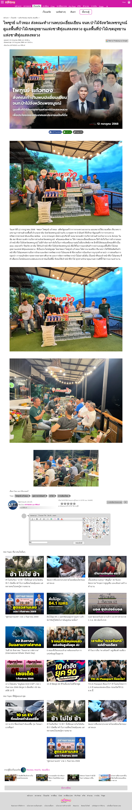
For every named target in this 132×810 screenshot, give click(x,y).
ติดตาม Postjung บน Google (118, 41)
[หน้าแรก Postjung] (10, 2)
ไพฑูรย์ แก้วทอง (22, 496)
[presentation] (32, 519)
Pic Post (72, 6)
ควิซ (79, 6)
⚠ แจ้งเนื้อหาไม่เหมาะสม (114, 502)
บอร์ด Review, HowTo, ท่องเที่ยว (28, 18)
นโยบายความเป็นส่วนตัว (34, 806)
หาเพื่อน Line (62, 6)
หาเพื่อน (46, 6)
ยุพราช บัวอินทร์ (39, 496)
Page (101, 6)
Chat (53, 6)
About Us (76, 806)
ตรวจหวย (27, 6)
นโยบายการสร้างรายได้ (63, 806)
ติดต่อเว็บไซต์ (85, 806)
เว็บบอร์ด (36, 6)
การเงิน (94, 6)
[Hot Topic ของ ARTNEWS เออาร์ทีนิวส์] (13, 509)
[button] (33, 519)
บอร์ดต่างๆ (61, 12)
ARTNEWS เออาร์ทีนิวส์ (17, 45)
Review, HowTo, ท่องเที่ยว (38, 770)
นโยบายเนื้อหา (49, 806)
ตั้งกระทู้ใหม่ (66, 788)
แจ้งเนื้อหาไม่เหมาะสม (114, 806)
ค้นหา (73, 12)
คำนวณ (86, 6)
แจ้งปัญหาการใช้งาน (98, 806)
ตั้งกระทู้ (85, 12)
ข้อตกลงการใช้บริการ (18, 806)
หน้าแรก (18, 6)
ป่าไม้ (51, 496)
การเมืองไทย (63, 496)
